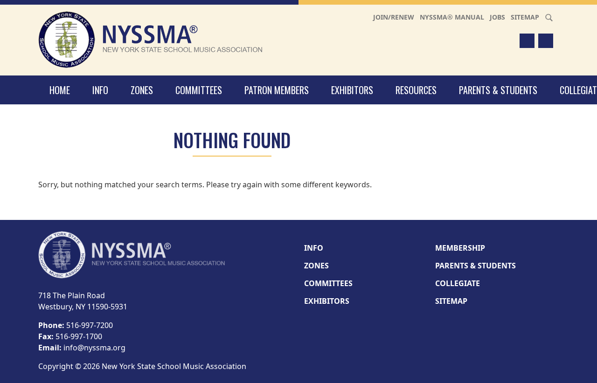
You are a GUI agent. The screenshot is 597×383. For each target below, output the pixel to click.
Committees (198, 90)
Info (100, 90)
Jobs (497, 17)
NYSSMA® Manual (452, 17)
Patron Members (276, 90)
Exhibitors (352, 90)
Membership (460, 248)
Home (59, 90)
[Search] (549, 17)
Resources (416, 90)
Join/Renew (393, 17)
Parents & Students (498, 90)
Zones (142, 90)
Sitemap (525, 17)
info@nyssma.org (94, 347)
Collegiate (457, 283)
